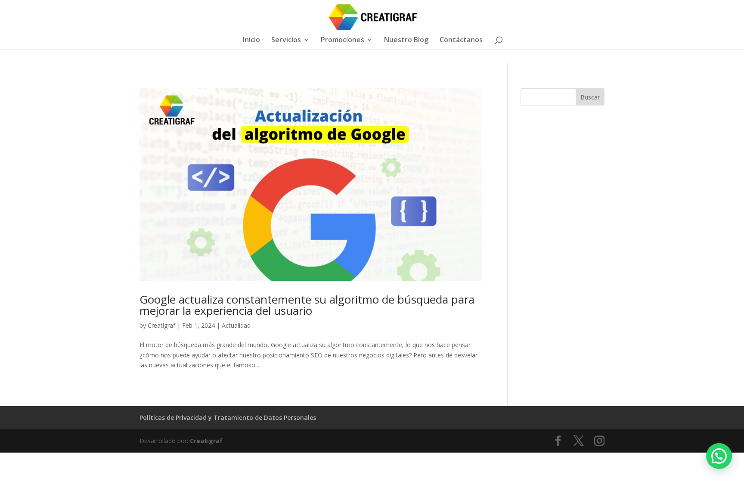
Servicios (286, 40)
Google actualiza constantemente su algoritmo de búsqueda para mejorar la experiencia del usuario (307, 305)
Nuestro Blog (406, 40)
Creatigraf (161, 325)
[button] (719, 456)
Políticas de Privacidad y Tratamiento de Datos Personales (228, 417)
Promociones (342, 40)
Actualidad (236, 325)
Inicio (251, 40)
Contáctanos (461, 40)
